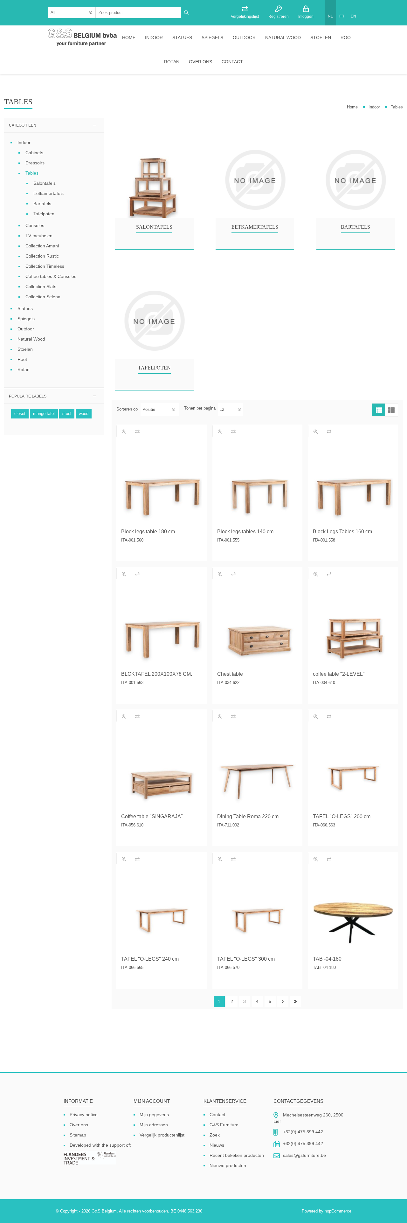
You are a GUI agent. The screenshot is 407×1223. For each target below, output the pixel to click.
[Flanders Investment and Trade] (90, 1158)
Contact (232, 61)
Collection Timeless (44, 266)
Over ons (200, 61)
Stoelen (320, 37)
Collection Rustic (42, 256)
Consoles (34, 225)
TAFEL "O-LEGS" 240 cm (150, 959)
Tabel (378, 410)
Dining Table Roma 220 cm (248, 816)
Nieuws (217, 1145)
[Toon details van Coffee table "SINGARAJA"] (161, 769)
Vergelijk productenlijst (162, 1134)
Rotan (171, 61)
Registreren (278, 16)
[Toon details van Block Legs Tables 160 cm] (353, 484)
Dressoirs (35, 162)
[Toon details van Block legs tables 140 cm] (257, 484)
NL (330, 16)
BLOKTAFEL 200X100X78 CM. (156, 674)
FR (341, 16)
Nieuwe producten (228, 1165)
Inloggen (306, 16)
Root (347, 37)
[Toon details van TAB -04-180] (353, 911)
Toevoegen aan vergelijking (137, 431)
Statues (182, 37)
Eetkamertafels (254, 227)
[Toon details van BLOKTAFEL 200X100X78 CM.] (161, 626)
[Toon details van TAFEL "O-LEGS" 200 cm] (353, 769)
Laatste (295, 1001)
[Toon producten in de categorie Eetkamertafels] (255, 180)
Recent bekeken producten (237, 1155)
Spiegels (212, 37)
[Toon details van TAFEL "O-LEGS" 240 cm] (161, 911)
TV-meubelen (38, 235)
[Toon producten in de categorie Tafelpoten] (154, 320)
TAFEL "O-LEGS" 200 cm (341, 816)
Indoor (154, 37)
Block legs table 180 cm (148, 531)
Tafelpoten (154, 367)
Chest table (230, 674)
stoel (66, 413)
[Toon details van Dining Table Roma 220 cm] (257, 769)
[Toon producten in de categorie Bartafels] (355, 180)
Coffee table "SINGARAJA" (152, 816)
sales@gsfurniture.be (304, 1155)
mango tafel (44, 413)
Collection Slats (40, 286)
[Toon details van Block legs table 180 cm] (161, 484)
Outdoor (244, 37)
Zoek (215, 1134)
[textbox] (138, 12)
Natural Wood (283, 37)
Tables (31, 173)
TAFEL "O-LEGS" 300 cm (246, 959)
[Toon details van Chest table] (257, 626)
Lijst (391, 410)
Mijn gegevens (154, 1114)
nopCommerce (338, 1211)
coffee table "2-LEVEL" (339, 674)
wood (83, 413)
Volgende (282, 1001)
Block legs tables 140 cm (245, 531)
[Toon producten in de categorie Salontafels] (154, 180)
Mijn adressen (154, 1124)
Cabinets (34, 152)
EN (353, 16)
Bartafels (355, 227)
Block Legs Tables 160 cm (342, 531)
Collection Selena (42, 296)
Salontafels (154, 227)
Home (128, 37)
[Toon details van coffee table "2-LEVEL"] (353, 626)
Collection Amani (42, 245)
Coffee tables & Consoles (50, 276)
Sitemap (78, 1134)
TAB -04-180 (327, 959)
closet (19, 413)
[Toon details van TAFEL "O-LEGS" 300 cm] (257, 911)
